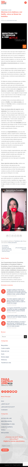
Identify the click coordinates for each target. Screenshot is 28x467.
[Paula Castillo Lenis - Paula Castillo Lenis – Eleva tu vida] (5, 2)
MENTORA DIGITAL (6, 421)
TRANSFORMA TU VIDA (8, 424)
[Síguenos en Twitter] (10, 391)
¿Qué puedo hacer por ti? (8, 406)
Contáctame (4, 409)
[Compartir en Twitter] (12, 236)
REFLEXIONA (5, 432)
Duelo (2, 354)
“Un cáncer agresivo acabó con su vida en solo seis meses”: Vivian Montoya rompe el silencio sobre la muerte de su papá (16, 301)
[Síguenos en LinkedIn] (13, 391)
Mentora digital (5, 357)
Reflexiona (4, 359)
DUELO (3, 430)
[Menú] (25, 2)
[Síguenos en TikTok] (8, 391)
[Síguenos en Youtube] (16, 391)
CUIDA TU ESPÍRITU (7, 427)
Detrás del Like (5, 351)
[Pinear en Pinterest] (18, 236)
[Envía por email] (15, 236)
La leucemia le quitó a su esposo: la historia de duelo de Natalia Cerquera (17, 316)
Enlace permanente (12, 242)
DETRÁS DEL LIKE (6, 418)
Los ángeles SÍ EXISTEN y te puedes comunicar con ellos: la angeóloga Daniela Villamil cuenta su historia (17, 309)
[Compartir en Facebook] (10, 236)
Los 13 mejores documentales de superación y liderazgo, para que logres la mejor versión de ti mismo (7, 248)
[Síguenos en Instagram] (5, 391)
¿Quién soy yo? (5, 404)
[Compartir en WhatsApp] (7, 236)
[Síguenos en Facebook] (2, 391)
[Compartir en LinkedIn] (20, 236)
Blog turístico (4, 345)
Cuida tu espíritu (5, 348)
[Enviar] (25, 336)
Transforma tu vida (18, 241)
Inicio (2, 401)
